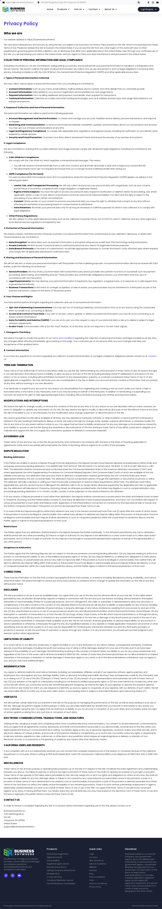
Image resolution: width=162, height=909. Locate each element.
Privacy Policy (153, 906)
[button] (139, 2)
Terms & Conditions (139, 906)
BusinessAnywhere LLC (27, 906)
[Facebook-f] (6, 875)
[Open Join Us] (84, 9)
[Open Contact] (99, 9)
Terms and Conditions (63, 338)
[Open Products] (69, 9)
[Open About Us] (116, 9)
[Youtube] (19, 875)
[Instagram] (13, 875)
